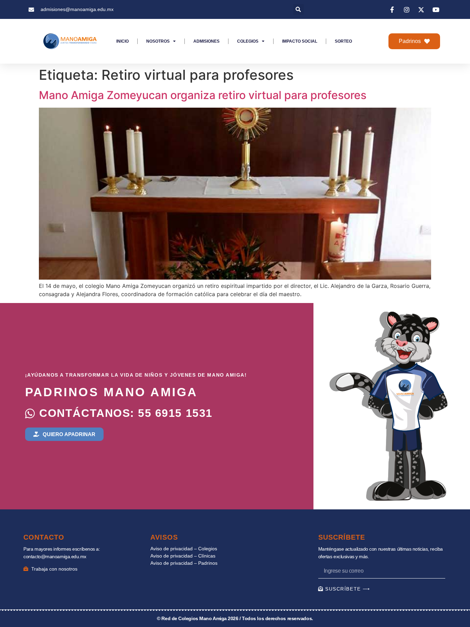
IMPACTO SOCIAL (299, 41)
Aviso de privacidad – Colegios (183, 548)
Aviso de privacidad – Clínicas (182, 556)
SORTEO (343, 41)
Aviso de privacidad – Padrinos (183, 563)
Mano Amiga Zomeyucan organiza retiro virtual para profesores (202, 95)
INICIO (122, 41)
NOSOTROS (158, 41)
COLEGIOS (247, 41)
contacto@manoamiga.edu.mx (54, 556)
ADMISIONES (206, 41)
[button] (298, 9)
